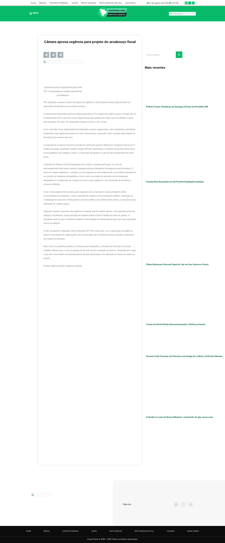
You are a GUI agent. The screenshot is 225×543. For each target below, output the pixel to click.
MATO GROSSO (88, 3)
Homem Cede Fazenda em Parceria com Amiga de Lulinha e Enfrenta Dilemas (184, 356)
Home (33, 3)
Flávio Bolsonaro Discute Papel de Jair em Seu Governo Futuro (177, 264)
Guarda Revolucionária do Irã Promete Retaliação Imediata (175, 182)
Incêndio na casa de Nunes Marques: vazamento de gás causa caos (179, 417)
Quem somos (193, 531)
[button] (46, 55)
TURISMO (171, 531)
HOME (28, 531)
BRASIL (42, 3)
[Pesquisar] (179, 54)
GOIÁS (75, 3)
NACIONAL (130, 3)
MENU (36, 13)
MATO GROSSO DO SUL (110, 3)
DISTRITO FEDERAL (59, 3)
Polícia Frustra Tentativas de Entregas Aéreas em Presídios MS (177, 107)
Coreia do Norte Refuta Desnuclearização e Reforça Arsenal (175, 324)
